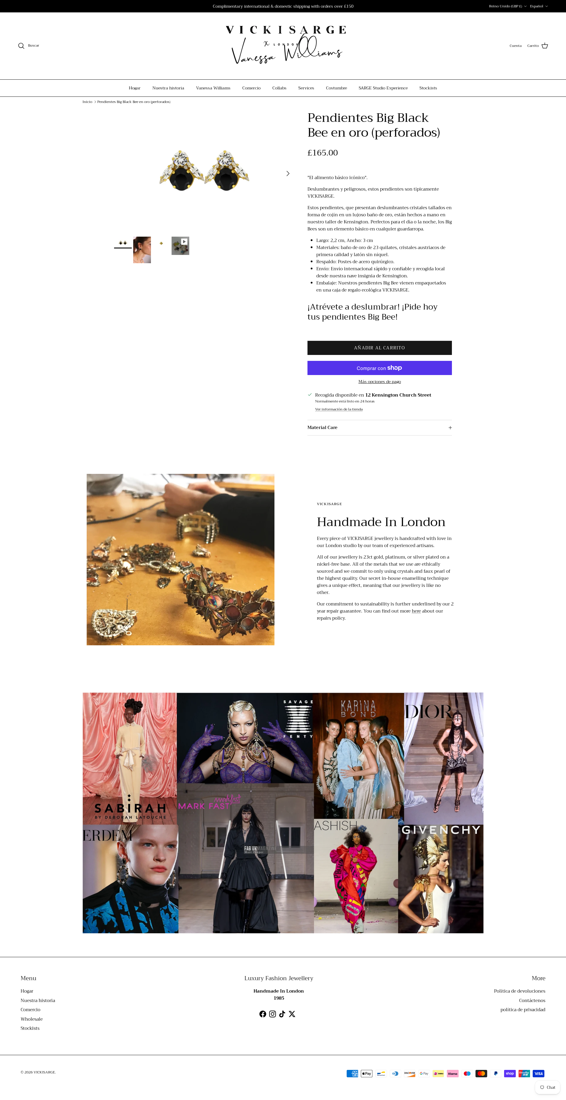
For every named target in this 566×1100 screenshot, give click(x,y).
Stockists (428, 87)
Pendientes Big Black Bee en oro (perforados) (133, 102)
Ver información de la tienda (339, 409)
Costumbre (336, 87)
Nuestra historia (168, 87)
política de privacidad (523, 1010)
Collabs (279, 87)
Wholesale (32, 1019)
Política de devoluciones (519, 991)
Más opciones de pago (379, 381)
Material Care (322, 427)
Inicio (87, 102)
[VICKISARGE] (283, 45)
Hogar (135, 87)
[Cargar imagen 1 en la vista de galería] (204, 170)
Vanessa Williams (213, 87)
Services (306, 87)
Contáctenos (532, 1000)
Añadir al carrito (379, 348)
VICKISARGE (44, 1072)
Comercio (251, 87)
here (416, 611)
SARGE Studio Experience (383, 87)
